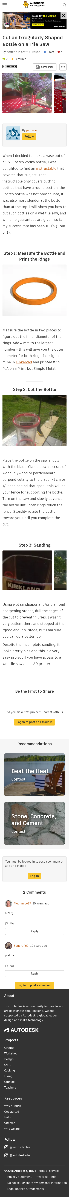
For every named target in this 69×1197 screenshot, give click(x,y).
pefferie (12, 52)
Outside (9, 1082)
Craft (24, 52)
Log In (34, 876)
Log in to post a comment (35, 985)
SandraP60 (21, 946)
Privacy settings (45, 1177)
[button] (4, 5)
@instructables (20, 1147)
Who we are (12, 1129)
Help (7, 1117)
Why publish (12, 1106)
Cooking (9, 1070)
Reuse (36, 52)
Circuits (9, 1048)
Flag (12, 923)
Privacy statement (19, 1177)
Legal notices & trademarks (25, 1189)
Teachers (10, 1088)
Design (9, 1059)
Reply (35, 931)
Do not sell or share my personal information (37, 1183)
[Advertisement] (34, 20)
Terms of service (48, 1171)
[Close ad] (64, 15)
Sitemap (9, 1123)
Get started (11, 1112)
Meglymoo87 (22, 903)
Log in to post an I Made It (34, 722)
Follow (29, 137)
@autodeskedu (20, 1155)
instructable (46, 168)
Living (8, 1076)
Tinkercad (24, 362)
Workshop (11, 1053)
